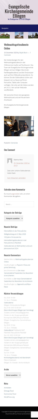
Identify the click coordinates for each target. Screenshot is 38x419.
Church (7, 414)
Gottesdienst (8, 303)
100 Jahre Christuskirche (12, 237)
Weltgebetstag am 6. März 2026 (15, 234)
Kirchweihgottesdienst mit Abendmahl (17, 358)
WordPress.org (9, 397)
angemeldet (15, 194)
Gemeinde (14, 143)
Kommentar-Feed (10, 394)
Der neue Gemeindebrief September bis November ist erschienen (18, 272)
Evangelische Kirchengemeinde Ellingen (19, 11)
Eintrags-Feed (8, 391)
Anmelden (7, 388)
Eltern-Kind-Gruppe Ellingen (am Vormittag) (18, 310)
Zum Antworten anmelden (16, 178)
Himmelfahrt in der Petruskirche (15, 231)
